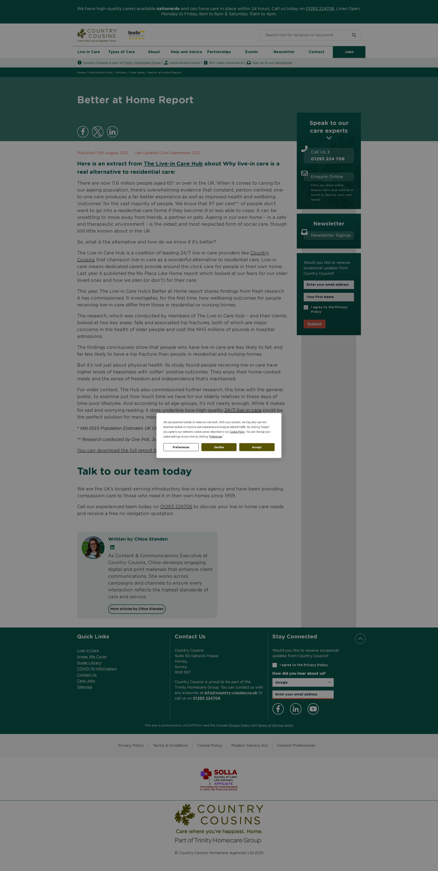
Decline (219, 447)
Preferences (181, 447)
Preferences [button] (215, 436)
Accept (257, 447)
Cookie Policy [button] (237, 431)
